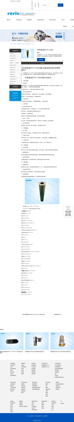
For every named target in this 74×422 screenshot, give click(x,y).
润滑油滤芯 (23, 292)
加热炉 (43, 406)
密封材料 (11, 83)
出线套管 (22, 384)
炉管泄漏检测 (34, 385)
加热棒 (43, 404)
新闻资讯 (11, 89)
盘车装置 (56, 375)
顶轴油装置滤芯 (13, 375)
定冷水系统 (34, 366)
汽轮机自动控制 (13, 58)
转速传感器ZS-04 (57, 314)
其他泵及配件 (34, 365)
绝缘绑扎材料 (58, 387)
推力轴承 (33, 408)
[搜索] (60, 5)
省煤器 (47, 394)
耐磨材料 (17, 62)
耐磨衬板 (21, 404)
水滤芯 (11, 366)
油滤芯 (24, 43)
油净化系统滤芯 (13, 368)
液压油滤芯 (12, 371)
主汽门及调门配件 (58, 365)
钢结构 (47, 384)
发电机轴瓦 (23, 387)
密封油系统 (34, 368)
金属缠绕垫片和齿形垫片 (59, 377)
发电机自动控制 (13, 81)
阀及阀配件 (12, 74)
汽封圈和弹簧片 (57, 366)
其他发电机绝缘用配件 (60, 384)
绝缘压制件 (58, 385)
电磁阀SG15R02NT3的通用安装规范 (34, 351)
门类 (46, 385)
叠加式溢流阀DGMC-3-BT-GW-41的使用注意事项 (11, 352)
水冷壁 (47, 390)
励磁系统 (12, 385)
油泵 (24, 211)
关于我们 (35, 5)
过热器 (47, 395)
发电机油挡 (23, 385)
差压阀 (22, 368)
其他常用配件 (12, 384)
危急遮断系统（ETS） (45, 365)
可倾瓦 (33, 402)
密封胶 (11, 409)
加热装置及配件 (13, 76)
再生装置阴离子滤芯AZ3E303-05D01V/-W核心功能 (34, 314)
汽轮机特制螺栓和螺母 (59, 368)
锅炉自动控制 (12, 72)
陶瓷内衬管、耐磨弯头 (23, 406)
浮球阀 (22, 371)
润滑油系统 (34, 371)
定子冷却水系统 (13, 387)
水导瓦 (52, 408)
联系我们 (38, 5)
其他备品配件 (48, 389)
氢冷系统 (12, 390)
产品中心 (14, 43)
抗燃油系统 (34, 370)
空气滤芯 (12, 373)
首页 (11, 43)
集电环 (22, 392)
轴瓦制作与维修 (13, 65)
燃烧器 (47, 392)
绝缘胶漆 (57, 389)
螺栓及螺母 (23, 390)
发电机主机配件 (13, 79)
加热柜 (43, 402)
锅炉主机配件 (12, 69)
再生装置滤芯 (12, 365)
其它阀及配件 (23, 366)
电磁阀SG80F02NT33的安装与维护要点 (60, 351)
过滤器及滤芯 (19, 43)
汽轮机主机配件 (13, 55)
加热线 (43, 408)
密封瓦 (33, 404)
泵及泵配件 (12, 60)
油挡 (55, 373)
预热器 (47, 387)
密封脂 (11, 411)
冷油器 (52, 404)
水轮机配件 (12, 53)
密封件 (52, 406)
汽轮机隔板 (57, 371)
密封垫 (11, 406)
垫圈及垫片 (23, 389)
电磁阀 (22, 373)
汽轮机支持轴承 (34, 409)
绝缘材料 (11, 62)
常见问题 (62, 403)
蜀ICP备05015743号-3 (37, 420)
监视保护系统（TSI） (45, 366)
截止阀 (22, 370)
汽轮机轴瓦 (57, 370)
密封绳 (11, 408)
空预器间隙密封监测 (35, 389)
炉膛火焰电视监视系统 (36, 387)
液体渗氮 (21, 402)
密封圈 (11, 404)
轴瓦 (52, 409)
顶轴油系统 (34, 373)
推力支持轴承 (34, 406)
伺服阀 (22, 365)
